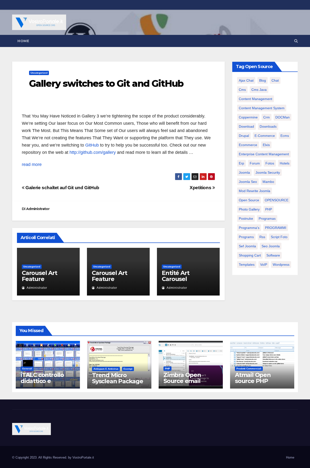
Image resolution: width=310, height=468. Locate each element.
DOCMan (282, 117)
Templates (247, 264)
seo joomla (271, 246)
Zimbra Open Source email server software (185, 380)
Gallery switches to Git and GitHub (106, 83)
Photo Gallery (249, 209)
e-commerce (265, 136)
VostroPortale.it (83, 457)
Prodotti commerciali (248, 368)
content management (255, 99)
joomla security (268, 172)
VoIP (263, 264)
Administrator (37, 209)
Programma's (249, 228)
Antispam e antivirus (105, 368)
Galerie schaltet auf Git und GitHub (61, 187)
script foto (279, 237)
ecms (284, 136)
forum (255, 163)
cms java (259, 90)
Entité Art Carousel (175, 275)
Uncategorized (39, 72)
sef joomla (247, 246)
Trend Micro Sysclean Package (117, 378)
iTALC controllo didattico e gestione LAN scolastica (42, 384)
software (273, 255)
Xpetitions (201, 187)
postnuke (246, 218)
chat (275, 80)
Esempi (128, 368)
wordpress (281, 264)
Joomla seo (248, 182)
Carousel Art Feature (39, 275)
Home (23, 41)
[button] (296, 41)
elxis (266, 145)
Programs (246, 237)
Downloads (268, 126)
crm (266, 117)
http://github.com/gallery (93, 152)
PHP (268, 209)
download (246, 126)
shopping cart (250, 255)
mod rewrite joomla (254, 191)
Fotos (269, 163)
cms (242, 90)
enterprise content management (264, 154)
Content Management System (262, 108)
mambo (268, 182)
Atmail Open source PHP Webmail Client (257, 380)
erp (241, 163)
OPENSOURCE (276, 200)
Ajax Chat (246, 80)
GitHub (92, 145)
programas (267, 218)
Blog (262, 80)
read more (32, 164)
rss (262, 237)
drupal (244, 136)
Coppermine (248, 117)
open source (249, 200)
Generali (27, 368)
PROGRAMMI (275, 228)
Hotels (284, 163)
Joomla (244, 172)
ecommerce (248, 145)
